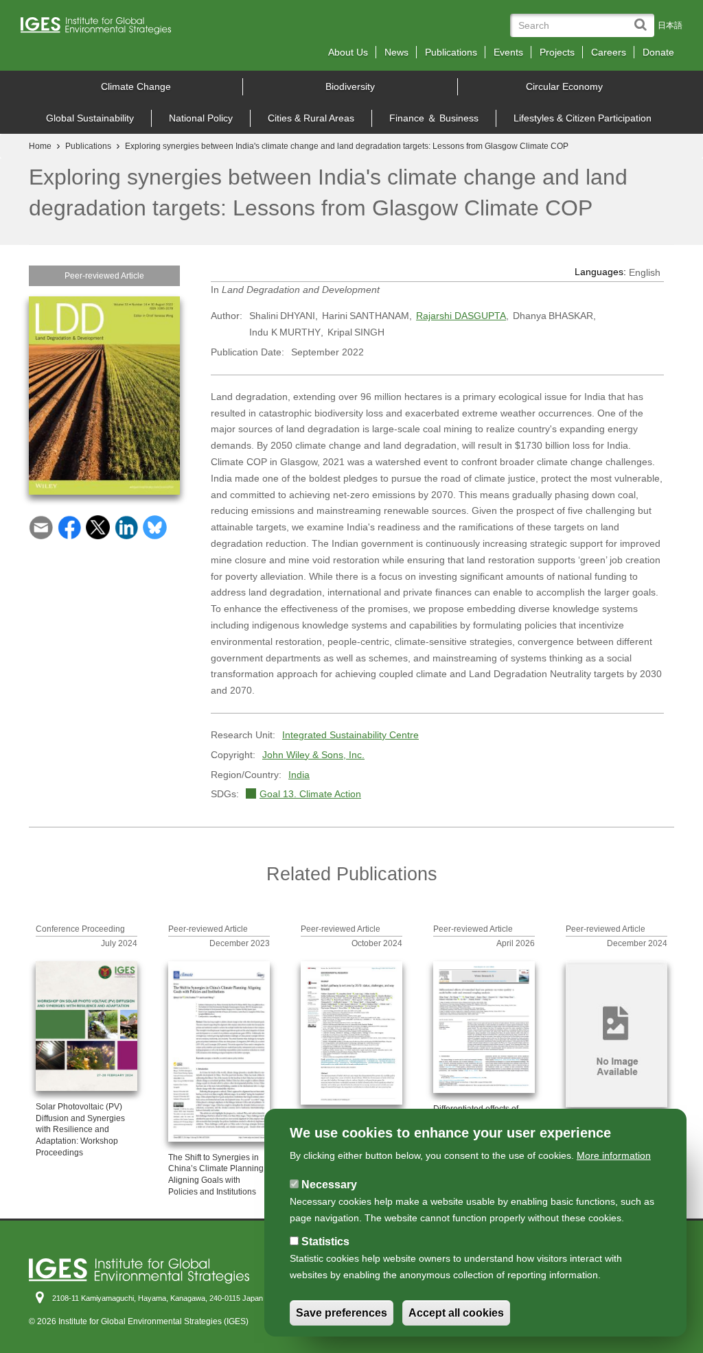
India (299, 774)
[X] (98, 526)
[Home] (101, 29)
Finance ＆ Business (434, 118)
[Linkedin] (127, 526)
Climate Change (136, 86)
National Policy (201, 118)
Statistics (325, 1241)
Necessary (329, 1184)
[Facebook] (70, 526)
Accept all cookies (456, 1313)
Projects (557, 52)
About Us (348, 52)
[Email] (41, 526)
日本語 (670, 25)
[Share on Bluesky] (155, 526)
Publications (451, 52)
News (396, 52)
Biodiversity (350, 86)
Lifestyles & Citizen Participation (583, 118)
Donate (658, 52)
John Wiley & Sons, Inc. (313, 754)
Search (643, 18)
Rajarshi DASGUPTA (461, 315)
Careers (608, 52)
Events (508, 52)
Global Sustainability (90, 118)
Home (40, 146)
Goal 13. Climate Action (310, 793)
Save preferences (341, 1313)
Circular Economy (564, 86)
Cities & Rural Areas (311, 118)
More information (614, 1155)
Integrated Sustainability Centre (350, 734)
